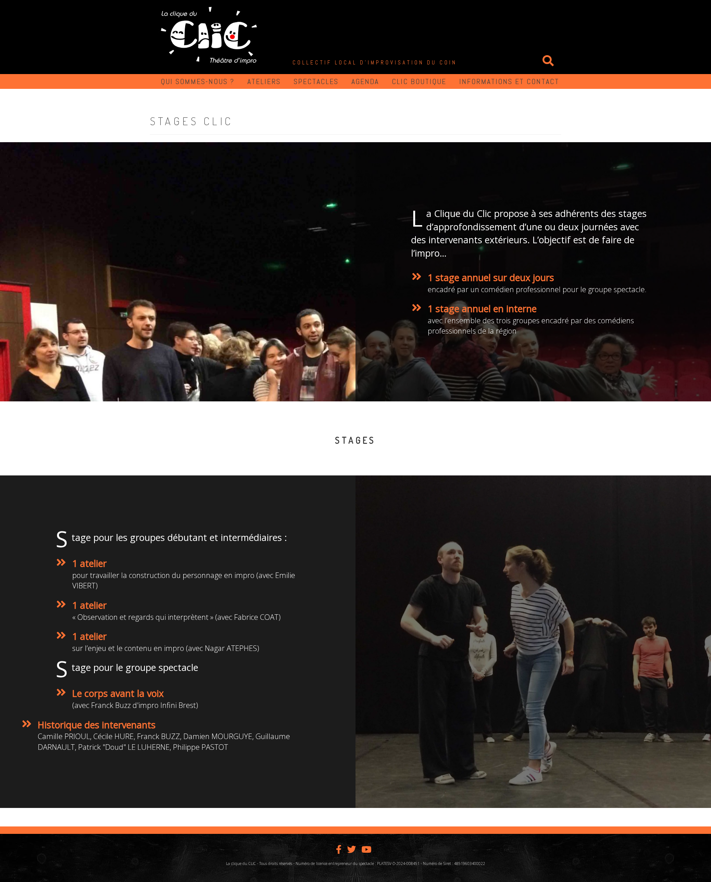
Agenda (365, 81)
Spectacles (316, 81)
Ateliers (264, 81)
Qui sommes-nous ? (197, 81)
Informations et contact (509, 81)
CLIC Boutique (419, 81)
